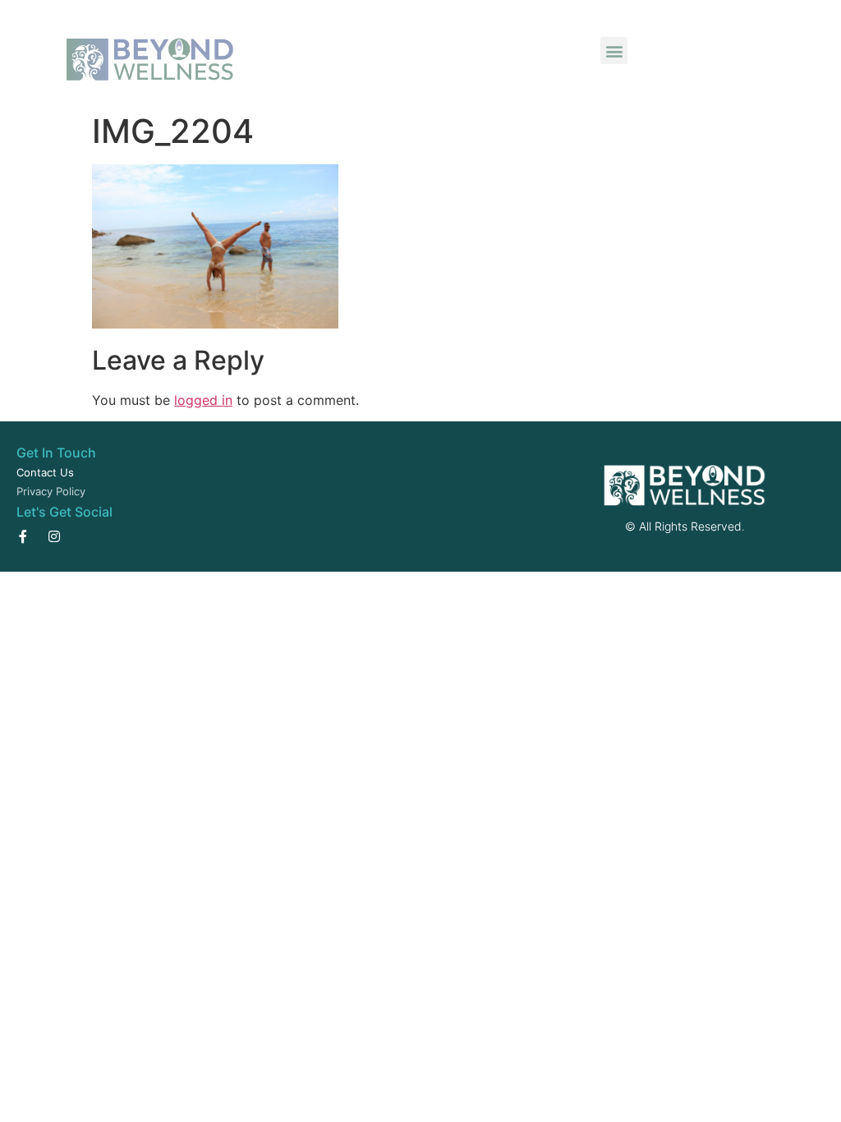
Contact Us (45, 472)
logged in (203, 400)
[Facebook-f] (23, 536)
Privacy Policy (50, 491)
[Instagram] (54, 536)
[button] (613, 50)
